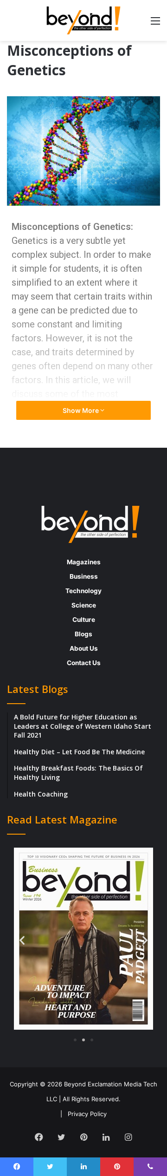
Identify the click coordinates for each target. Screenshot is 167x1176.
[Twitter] (61, 1137)
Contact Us (84, 662)
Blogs (83, 634)
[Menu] (155, 23)
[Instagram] (128, 1137)
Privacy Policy (87, 1113)
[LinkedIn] (106, 1137)
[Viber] (150, 1166)
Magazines (84, 562)
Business (84, 576)
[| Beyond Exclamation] (83, 20)
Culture (83, 619)
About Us (84, 648)
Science (83, 605)
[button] (22, 940)
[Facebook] (39, 1137)
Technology (83, 591)
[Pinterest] (83, 1137)
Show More (81, 410)
